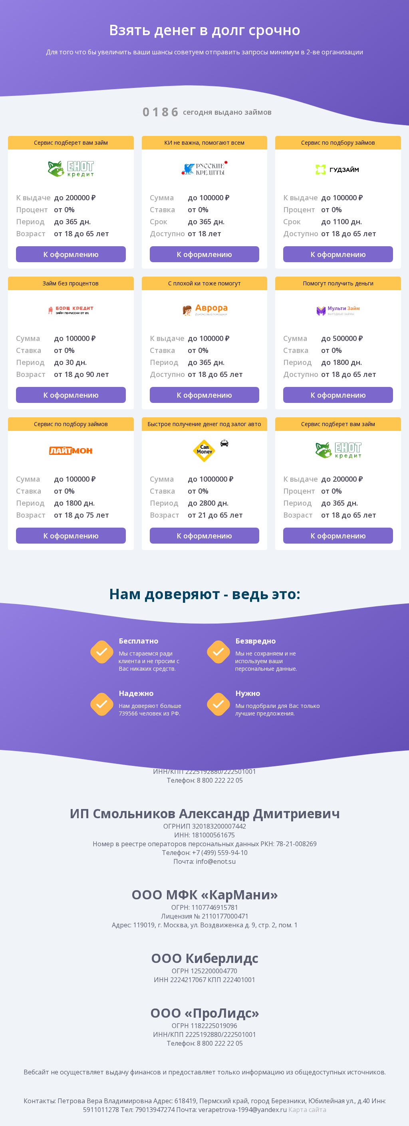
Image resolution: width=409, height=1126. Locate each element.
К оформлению (71, 254)
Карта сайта (306, 1109)
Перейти (158, 169)
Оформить (24, 169)
